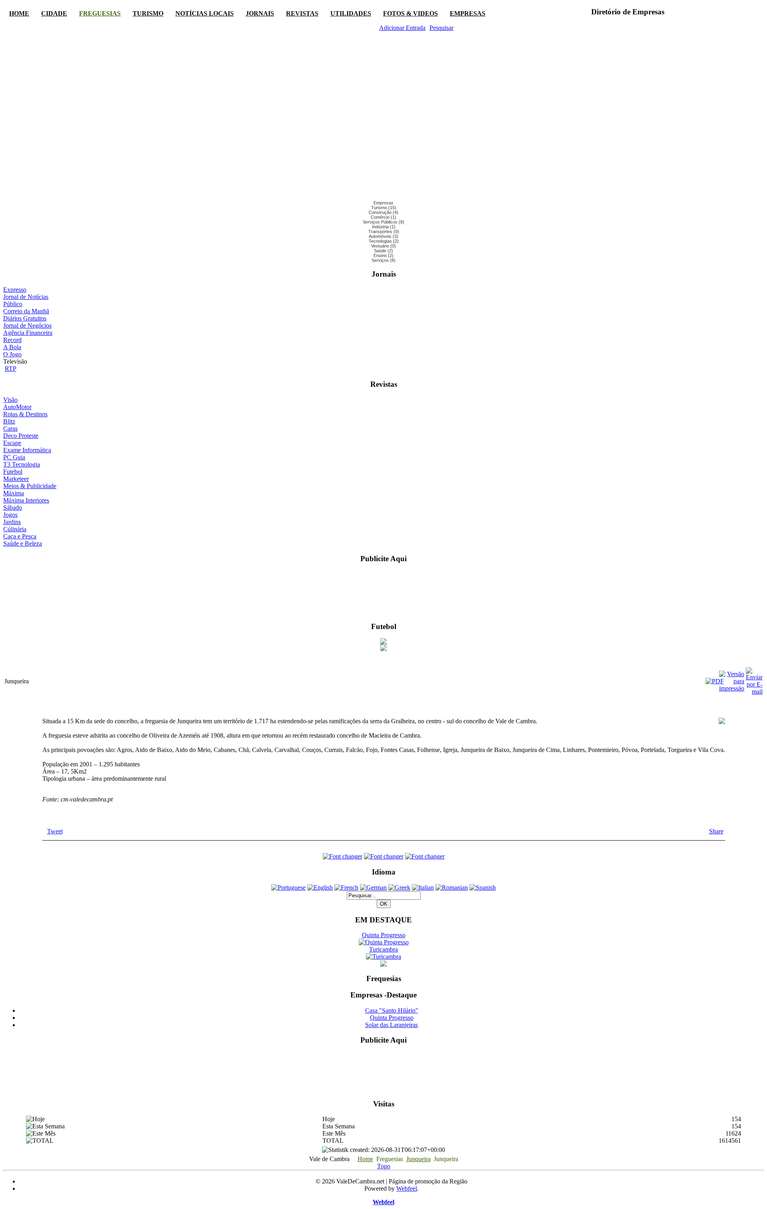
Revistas (302, 13)
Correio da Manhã (26, 311)
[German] (373, 887)
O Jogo (12, 354)
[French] (346, 887)
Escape (12, 442)
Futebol (12, 471)
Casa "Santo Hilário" (391, 1010)
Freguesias (100, 13)
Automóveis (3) (383, 236)
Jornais (260, 13)
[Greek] (399, 887)
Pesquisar (441, 27)
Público (12, 304)
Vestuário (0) (383, 245)
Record (12, 339)
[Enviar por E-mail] (754, 691)
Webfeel (406, 1188)
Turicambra (383, 949)
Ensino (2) (383, 255)
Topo (383, 1166)
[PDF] (710, 681)
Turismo (148, 13)
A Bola (12, 347)
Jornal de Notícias (25, 296)
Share (716, 831)
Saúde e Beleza (22, 543)
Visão (10, 399)
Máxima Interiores (26, 500)
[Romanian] (451, 887)
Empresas (467, 13)
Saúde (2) (383, 250)
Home (19, 13)
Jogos (10, 514)
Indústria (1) (383, 226)
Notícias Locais (204, 13)
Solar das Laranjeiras (391, 1024)
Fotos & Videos (410, 13)
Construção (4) (383, 212)
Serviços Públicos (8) (383, 222)
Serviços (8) (383, 260)
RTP (10, 368)
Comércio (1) (383, 217)
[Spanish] (482, 887)
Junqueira (418, 1159)
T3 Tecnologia (21, 464)
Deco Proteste (20, 435)
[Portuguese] (288, 887)
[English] (320, 887)
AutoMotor (17, 407)
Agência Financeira (27, 332)
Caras (10, 428)
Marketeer (16, 478)
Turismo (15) (383, 207)
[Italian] (423, 887)
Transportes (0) (383, 231)
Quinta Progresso (383, 935)
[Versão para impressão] (731, 688)
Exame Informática (27, 450)
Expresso (14, 289)
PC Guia (14, 457)
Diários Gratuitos (24, 318)
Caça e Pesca (19, 536)
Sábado (12, 507)
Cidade (54, 13)
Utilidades (350, 13)
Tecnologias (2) (384, 241)
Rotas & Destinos (25, 414)
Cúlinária (14, 529)
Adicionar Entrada (402, 27)
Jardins (12, 521)
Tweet (55, 831)
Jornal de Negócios (27, 325)
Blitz (9, 421)
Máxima (13, 493)
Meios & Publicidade (29, 486)
